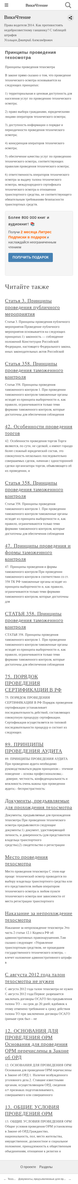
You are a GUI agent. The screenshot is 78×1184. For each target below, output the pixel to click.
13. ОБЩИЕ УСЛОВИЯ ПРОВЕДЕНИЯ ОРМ (32, 1110)
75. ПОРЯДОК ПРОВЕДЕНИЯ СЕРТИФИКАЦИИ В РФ (33, 683)
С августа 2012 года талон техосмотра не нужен (35, 977)
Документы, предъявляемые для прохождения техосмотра (38, 803)
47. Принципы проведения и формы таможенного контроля (38, 552)
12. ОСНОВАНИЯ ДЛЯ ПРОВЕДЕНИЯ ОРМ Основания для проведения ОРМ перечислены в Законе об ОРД (37, 1043)
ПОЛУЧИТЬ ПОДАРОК (30, 257)
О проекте (28, 1167)
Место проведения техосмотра (26, 860)
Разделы (46, 1167)
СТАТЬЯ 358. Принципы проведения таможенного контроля (34, 620)
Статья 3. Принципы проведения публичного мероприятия (32, 307)
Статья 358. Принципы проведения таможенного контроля (34, 370)
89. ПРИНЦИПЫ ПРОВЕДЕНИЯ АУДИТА (33, 747)
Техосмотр (14, 1179)
